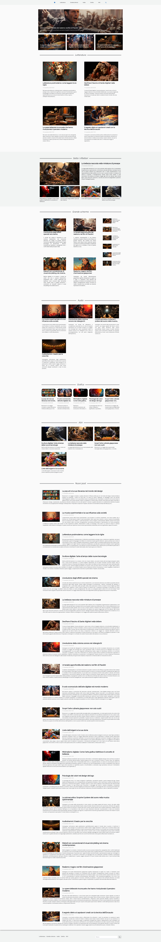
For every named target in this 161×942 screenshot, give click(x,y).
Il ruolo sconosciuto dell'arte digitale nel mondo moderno (79, 46)
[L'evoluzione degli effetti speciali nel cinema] (70, 191)
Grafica (92, 2)
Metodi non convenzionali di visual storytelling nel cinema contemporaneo (54, 273)
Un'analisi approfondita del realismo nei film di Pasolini (59, 28)
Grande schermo (74, 2)
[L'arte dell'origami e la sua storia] (90, 191)
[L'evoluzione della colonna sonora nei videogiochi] (80, 311)
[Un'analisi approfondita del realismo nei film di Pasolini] (80, 21)
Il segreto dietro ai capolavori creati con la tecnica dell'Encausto (50, 47)
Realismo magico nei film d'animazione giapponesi (83, 272)
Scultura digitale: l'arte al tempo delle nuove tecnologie (111, 199)
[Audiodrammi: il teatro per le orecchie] (107, 246)
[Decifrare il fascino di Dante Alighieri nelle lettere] (101, 71)
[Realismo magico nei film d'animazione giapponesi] (85, 263)
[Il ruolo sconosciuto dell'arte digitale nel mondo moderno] (64, 392)
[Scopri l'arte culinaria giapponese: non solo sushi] (112, 392)
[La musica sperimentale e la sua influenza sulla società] (54, 311)
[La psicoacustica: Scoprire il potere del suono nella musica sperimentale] (107, 263)
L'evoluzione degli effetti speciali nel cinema (52, 233)
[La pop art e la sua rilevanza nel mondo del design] (49, 392)
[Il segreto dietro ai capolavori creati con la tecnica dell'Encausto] (101, 115)
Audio (84, 2)
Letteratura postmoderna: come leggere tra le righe (83, 534)
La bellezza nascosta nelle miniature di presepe (101, 163)
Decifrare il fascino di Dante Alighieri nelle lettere (116, 220)
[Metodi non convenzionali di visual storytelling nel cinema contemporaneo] (55, 263)
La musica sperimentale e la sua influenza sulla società (54, 320)
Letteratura (62, 2)
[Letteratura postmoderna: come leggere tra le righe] (60, 71)
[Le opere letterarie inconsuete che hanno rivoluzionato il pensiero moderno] (60, 115)
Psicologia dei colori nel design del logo (78, 776)
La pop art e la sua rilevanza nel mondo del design (48, 400)
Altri (99, 2)
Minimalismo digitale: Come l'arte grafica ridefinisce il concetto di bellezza (49, 200)
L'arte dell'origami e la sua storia (90, 198)
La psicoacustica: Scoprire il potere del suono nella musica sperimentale (116, 264)
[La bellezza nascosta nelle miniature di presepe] (59, 173)
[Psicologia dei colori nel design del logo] (96, 392)
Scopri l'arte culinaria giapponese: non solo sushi (112, 400)
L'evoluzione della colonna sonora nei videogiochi (78, 320)
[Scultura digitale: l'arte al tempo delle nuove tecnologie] (111, 191)
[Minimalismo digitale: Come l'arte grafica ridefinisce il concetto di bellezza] (49, 191)
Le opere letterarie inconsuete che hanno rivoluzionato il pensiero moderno (107, 47)
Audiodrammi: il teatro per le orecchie (115, 245)
